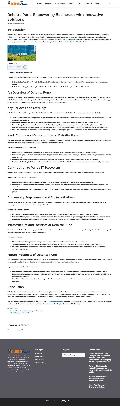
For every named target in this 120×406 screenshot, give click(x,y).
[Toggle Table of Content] (24, 67)
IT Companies (14, 309)
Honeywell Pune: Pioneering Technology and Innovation (26, 311)
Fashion (98, 3)
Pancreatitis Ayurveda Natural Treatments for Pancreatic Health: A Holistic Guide (100, 369)
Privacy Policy (41, 363)
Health (71, 3)
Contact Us (40, 356)
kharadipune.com (55, 401)
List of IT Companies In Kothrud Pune (20, 313)
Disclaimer (40, 360)
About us (39, 353)
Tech (79, 3)
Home (39, 3)
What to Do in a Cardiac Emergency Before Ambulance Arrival (98, 378)
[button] (109, 3)
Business (48, 3)
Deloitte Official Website (78, 42)
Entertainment (60, 3)
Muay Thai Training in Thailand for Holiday (97, 386)
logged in (20, 330)
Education (88, 3)
